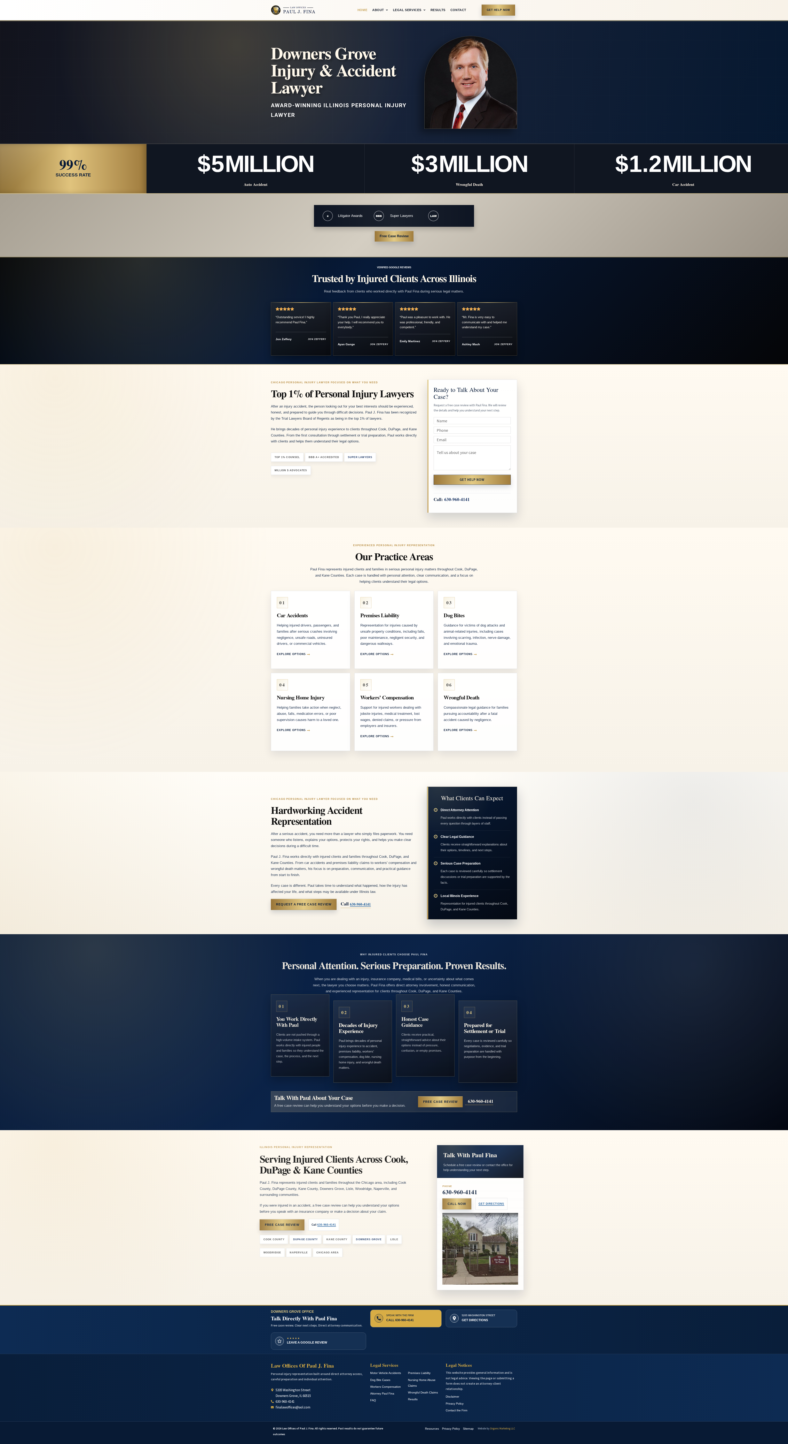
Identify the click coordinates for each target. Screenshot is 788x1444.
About (378, 10)
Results (438, 10)
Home (362, 10)
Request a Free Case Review (303, 904)
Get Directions (485, 1203)
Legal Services (407, 10)
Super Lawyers (401, 216)
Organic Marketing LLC (502, 1428)
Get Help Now (498, 10)
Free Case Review (394, 236)
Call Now (450, 1204)
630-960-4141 (457, 499)
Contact (458, 10)
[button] (380, 10)
